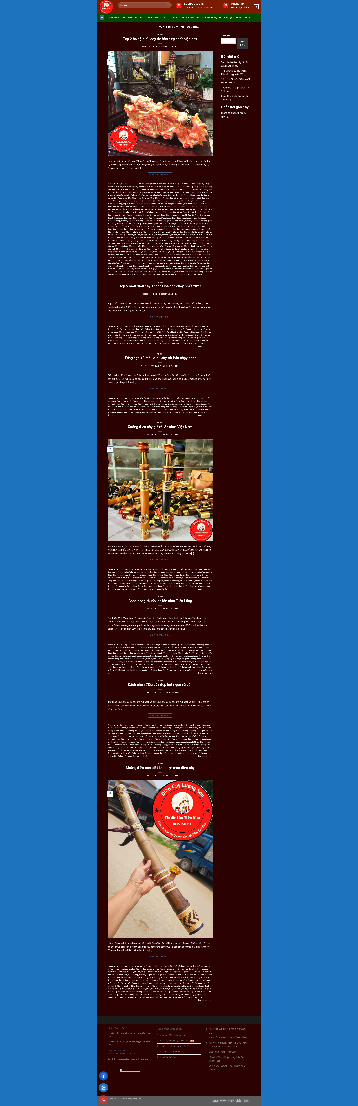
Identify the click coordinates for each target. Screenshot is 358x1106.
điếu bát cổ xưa (197, 206)
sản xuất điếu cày (132, 266)
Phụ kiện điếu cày (232, 18)
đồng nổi (170, 246)
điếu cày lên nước (155, 223)
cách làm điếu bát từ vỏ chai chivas (176, 198)
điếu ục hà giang (121, 246)
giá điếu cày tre (206, 246)
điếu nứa (199, 240)
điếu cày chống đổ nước (173, 218)
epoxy (177, 246)
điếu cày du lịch (142, 221)
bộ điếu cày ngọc (117, 198)
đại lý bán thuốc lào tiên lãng (122, 731)
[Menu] (102, 17)
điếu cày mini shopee (116, 232)
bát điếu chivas (160, 192)
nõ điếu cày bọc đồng (143, 260)
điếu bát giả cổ (118, 209)
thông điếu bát (175, 266)
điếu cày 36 (131, 215)
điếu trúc (195, 243)
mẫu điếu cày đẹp (195, 252)
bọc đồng (142, 198)
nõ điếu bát (168, 257)
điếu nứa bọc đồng (190, 338)
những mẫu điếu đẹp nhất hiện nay (149, 257)
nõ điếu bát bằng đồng (183, 257)
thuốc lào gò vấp (114, 269)
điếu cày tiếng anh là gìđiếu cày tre (125, 338)
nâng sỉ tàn (153, 255)
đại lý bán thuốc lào (195, 201)
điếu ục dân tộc (163, 747)
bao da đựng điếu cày (144, 192)
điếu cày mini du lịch (121, 229)
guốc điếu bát (127, 249)
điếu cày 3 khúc (133, 329)
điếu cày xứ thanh (159, 238)
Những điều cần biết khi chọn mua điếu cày (160, 768)
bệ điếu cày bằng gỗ (132, 195)
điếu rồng (168, 243)
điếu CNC (204, 238)
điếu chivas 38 (194, 238)
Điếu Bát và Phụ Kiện (212, 18)
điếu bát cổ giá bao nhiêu (161, 206)
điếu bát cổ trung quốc (181, 206)
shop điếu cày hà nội (160, 266)
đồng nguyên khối (159, 246)
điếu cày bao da (142, 215)
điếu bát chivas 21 (133, 206)
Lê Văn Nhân (173, 47)
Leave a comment (205, 274)
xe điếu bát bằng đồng (194, 272)
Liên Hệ (247, 18)
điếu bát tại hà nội (180, 212)
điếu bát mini (167, 212)
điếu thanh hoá (178, 243)
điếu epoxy (127, 240)
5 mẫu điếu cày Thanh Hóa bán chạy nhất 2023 (149, 326)
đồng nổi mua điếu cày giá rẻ (119, 750)
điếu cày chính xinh (140, 218)
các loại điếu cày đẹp (137, 728)
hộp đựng (166, 249)
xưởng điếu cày (149, 274)
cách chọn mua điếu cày (156, 969)
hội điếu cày (148, 249)
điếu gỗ (136, 240)
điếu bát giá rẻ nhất (132, 209)
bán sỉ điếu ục (168, 189)
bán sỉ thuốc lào (180, 189)
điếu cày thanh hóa (162, 235)
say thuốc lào (145, 266)
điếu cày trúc (157, 338)
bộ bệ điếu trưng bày (171, 195)
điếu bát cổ (145, 206)
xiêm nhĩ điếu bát (122, 274)
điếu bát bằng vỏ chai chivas (172, 204)
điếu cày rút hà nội (162, 335)
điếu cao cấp (113, 215)
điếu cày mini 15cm (198, 223)
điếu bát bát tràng (191, 204)
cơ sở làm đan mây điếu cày (176, 201)
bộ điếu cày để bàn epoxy (190, 195)
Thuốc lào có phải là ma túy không (141, 667)
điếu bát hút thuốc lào (194, 209)
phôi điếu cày (193, 263)
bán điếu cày (206, 187)
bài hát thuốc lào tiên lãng (152, 184)
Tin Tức (160, 35)
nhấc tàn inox (197, 255)
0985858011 (136, 184)
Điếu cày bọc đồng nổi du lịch (193, 731)
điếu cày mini (184, 223)
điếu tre (188, 243)
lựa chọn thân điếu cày (140, 750)
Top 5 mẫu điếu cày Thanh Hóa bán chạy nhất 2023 (160, 286)
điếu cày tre (203, 235)
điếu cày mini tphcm (134, 232)
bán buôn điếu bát (115, 187)
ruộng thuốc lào (132, 664)
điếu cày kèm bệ (140, 223)
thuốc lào (185, 266)
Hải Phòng (165, 659)
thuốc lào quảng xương (165, 269)
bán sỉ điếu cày (156, 189)
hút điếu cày (136, 252)
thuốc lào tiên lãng (199, 269)
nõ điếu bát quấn (200, 257)
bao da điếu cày (128, 192)
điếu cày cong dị (162, 329)
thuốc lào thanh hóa (183, 269)
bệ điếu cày (118, 195)
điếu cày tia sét (192, 235)
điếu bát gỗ (145, 209)
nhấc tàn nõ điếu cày (127, 257)
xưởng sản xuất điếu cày (157, 589)
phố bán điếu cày (180, 263)
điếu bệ (206, 212)
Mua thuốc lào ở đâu (140, 255)
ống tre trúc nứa (166, 263)
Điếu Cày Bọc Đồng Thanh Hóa (122, 18)
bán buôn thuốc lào (161, 187)
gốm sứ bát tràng (115, 249)
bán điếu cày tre (114, 189)
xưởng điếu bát (136, 274)
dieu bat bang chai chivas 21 (148, 204)
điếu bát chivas (119, 206)
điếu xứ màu (146, 246)
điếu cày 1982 (120, 329)
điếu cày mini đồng (160, 575)
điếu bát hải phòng (177, 209)
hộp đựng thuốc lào (179, 249)
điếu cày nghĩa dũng (170, 332)
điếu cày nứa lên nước (192, 232)
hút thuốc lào (147, 252)
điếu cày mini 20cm (131, 650)
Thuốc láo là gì (119, 670)
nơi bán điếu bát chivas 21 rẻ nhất (166, 260)
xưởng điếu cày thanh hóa (185, 274)
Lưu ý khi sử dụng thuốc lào (122, 662)
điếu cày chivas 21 (156, 218)
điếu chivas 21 (182, 238)
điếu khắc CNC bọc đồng (162, 240)
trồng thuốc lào (188, 670)
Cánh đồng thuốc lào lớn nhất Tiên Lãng (160, 601)
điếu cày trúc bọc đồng (126, 238)
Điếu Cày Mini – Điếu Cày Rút (153, 18)
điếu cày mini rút (203, 229)
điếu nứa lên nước (123, 243)
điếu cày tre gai (145, 338)
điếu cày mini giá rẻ (137, 229)
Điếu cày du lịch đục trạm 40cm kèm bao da (167, 221)
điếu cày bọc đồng (157, 215)
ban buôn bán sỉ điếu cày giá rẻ (196, 184)
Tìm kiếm (225, 36)
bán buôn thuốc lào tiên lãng (181, 187)
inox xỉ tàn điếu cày (160, 252)
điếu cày (122, 215)
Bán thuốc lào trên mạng (169, 645)
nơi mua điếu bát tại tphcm (138, 263)
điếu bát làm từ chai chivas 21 (122, 212)
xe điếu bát (179, 272)
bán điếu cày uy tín (128, 189)
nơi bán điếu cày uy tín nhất (191, 583)
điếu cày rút (128, 235)
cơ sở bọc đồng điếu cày (154, 201)
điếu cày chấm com (124, 218)
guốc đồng (138, 249)
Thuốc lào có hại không (117, 667)
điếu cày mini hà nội (154, 229)
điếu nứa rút (136, 243)
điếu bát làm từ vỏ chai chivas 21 (148, 212)
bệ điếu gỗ (145, 195)
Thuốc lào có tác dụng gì (166, 667)
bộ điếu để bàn (131, 198)
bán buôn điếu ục (146, 187)
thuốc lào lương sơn (130, 269)
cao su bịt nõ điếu (198, 198)
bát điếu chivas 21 (174, 192)
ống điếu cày (154, 263)
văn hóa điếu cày (167, 272)
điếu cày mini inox (189, 229)
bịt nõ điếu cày (156, 195)
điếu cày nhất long (150, 232)
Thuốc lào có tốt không (186, 667)
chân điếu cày (125, 201)
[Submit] (168, 5)
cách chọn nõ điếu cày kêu (177, 969)
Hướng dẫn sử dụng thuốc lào (192, 659)
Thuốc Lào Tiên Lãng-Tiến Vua (184, 18)
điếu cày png (124, 335)
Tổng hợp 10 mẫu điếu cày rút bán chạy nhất (160, 358)
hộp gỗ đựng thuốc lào (122, 252)
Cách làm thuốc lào (187, 645)
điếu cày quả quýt (137, 335)
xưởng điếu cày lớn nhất (164, 274)
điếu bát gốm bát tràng (160, 209)
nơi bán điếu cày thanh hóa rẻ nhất (193, 260)
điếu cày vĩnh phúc (143, 238)
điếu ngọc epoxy (188, 240)
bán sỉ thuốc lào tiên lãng (198, 189)
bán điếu (197, 187)
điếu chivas (171, 238)
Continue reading (160, 174)
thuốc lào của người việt (199, 266)
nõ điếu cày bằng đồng (124, 260)
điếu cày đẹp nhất (128, 221)
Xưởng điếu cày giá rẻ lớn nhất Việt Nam (160, 427)
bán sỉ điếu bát (143, 189)
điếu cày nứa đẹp (176, 232)
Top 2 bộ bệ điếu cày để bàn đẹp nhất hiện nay (160, 39)
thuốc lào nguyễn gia (147, 269)
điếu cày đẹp (115, 221)
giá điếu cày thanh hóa (190, 246)
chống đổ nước (138, 201)
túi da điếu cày (123, 272)
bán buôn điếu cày (130, 187)
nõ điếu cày (190, 340)
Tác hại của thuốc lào (193, 664)
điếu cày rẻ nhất (117, 235)
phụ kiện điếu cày (129, 343)
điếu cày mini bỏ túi (148, 226)
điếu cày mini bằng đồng (130, 226)
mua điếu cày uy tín (123, 255)
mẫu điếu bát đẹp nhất (178, 252)
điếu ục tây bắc (135, 246)
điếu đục (119, 240)
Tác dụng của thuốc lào (174, 664)
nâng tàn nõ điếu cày (167, 255)
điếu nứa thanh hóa (149, 243)
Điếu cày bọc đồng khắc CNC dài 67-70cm (182, 215)
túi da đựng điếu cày (152, 272)
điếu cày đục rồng (192, 221)
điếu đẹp (111, 240)
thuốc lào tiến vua (196, 412)
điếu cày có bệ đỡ (191, 218)
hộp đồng (158, 249)
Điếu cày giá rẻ (206, 221)
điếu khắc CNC (145, 240)
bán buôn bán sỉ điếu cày (173, 184)
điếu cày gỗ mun (114, 223)
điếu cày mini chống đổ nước (168, 226)
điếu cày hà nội (128, 223)
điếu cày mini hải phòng (172, 229)
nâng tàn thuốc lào (183, 255)
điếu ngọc (177, 240)
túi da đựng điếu (136, 272)
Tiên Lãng (177, 670)
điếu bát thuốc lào (195, 212)
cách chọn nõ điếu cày (189, 728)
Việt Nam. (198, 670)
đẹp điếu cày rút (129, 204)
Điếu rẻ (160, 243)
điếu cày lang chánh (145, 572)
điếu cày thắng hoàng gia (144, 235)
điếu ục (203, 243)
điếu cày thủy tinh (178, 235)
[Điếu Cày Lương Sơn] (106, 7)
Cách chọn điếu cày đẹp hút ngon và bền (160, 685)
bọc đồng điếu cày (154, 198)
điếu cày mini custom (189, 226)
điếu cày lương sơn (170, 223)
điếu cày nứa (163, 232)
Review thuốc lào (118, 266)
